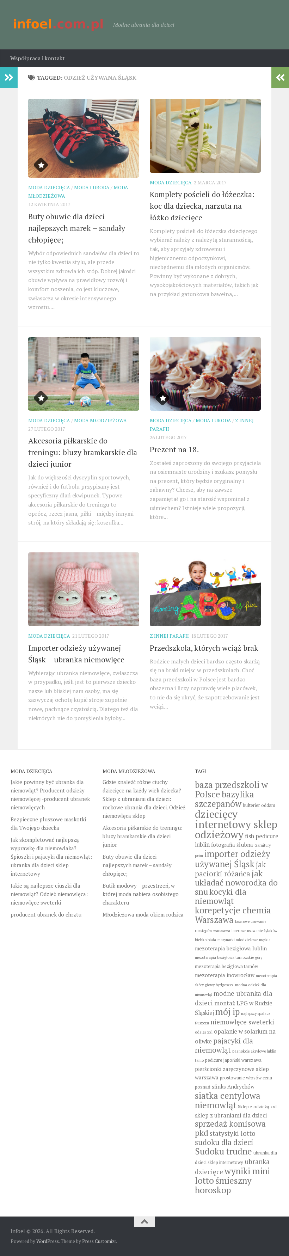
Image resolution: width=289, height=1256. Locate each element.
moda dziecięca (49, 187)
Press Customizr (99, 1241)
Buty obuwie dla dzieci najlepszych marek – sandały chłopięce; (76, 228)
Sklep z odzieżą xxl (257, 1107)
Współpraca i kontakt (37, 58)
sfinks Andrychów (233, 1086)
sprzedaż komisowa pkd (230, 1128)
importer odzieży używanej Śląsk (232, 859)
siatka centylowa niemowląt (227, 1100)
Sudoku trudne (223, 1151)
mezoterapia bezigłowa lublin (231, 948)
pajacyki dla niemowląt (224, 1045)
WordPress (47, 1241)
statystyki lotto (233, 1133)
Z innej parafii (169, 635)
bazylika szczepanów (224, 798)
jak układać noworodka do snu (236, 882)
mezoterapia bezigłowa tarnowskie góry (228, 957)
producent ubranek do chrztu (46, 914)
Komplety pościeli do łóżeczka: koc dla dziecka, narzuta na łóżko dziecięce (202, 205)
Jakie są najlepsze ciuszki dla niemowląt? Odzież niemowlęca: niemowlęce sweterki (49, 894)
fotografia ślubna (232, 844)
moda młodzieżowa (100, 420)
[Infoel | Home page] (58, 24)
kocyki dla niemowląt (220, 896)
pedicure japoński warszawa (233, 1060)
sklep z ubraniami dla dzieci (231, 1115)
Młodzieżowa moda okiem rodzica (143, 914)
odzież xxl (204, 1032)
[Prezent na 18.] (205, 374)
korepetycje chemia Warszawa (233, 914)
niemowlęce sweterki (242, 1021)
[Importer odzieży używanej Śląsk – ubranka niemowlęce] (83, 589)
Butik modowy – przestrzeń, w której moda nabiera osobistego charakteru (141, 894)
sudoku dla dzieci (224, 1142)
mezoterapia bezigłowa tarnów (226, 966)
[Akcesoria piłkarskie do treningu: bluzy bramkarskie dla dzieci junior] (83, 374)
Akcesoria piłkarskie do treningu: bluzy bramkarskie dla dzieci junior (82, 452)
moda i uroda (92, 187)
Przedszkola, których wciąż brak (204, 648)
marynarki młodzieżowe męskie (243, 939)
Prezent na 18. (174, 449)
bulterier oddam (259, 805)
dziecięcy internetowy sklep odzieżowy (236, 824)
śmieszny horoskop (223, 1185)
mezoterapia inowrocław (224, 975)
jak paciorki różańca (230, 869)
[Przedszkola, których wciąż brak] (205, 589)
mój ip (227, 1011)
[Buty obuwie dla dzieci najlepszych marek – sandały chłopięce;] (83, 138)
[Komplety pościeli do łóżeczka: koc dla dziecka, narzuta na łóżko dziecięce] (205, 136)
